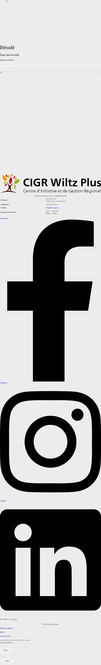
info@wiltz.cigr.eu (52, 208)
